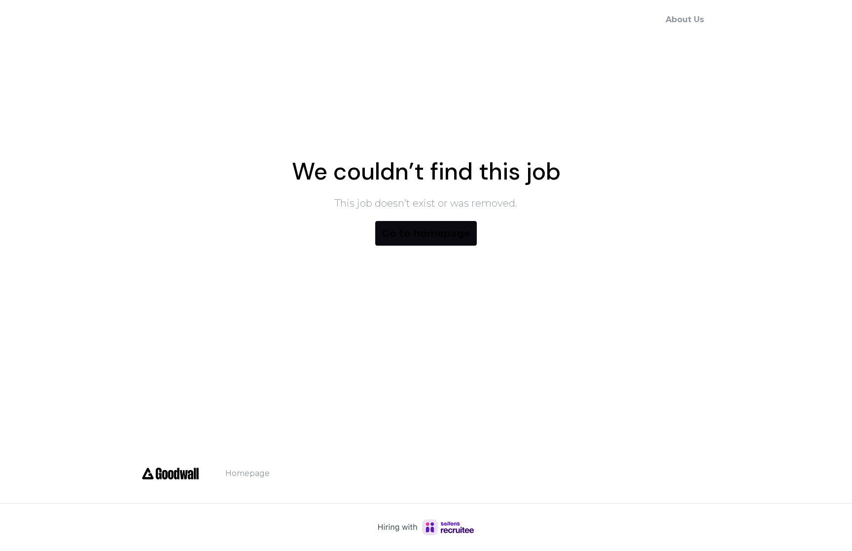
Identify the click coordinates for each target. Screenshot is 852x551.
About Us (685, 19)
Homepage (247, 473)
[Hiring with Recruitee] (426, 527)
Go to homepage (426, 233)
